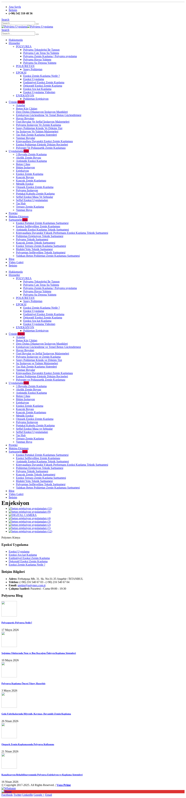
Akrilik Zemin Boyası (28, 157)
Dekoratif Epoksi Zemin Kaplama (42, 85)
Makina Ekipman (19, 216)
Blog (11, 259)
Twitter (17, 794)
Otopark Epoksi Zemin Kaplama (34, 187)
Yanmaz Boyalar (25, 138)
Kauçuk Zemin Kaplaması (31, 180)
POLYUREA (24, 46)
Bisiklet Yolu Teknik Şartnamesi (34, 249)
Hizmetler (14, 43)
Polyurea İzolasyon (27, 190)
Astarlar (20, 105)
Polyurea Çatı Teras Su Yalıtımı (41, 53)
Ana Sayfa (15, 6)
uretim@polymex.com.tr (32, 585)
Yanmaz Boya (24, 209)
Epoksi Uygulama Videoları (39, 92)
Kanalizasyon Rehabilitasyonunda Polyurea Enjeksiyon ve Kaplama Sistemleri (42, 774)
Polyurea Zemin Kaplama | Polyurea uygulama (50, 56)
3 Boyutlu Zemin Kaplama (31, 154)
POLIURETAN (25, 66)
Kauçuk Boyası (25, 177)
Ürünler (17, 102)
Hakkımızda (16, 39)
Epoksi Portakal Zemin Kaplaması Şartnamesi (42, 223)
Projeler (13, 213)
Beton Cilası (23, 164)
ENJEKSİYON (25, 95)
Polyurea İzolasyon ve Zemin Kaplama (38, 124)
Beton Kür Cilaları (26, 108)
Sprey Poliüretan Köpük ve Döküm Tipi (39, 128)
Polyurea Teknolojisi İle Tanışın (41, 49)
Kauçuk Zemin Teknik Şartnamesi (35, 242)
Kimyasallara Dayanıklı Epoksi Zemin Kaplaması (44, 141)
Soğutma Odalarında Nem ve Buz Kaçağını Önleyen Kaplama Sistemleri (38, 653)
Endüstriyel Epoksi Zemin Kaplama (43, 82)
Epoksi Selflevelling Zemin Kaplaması (38, 226)
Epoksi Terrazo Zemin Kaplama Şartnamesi (41, 245)
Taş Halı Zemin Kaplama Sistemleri (36, 134)
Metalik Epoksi (24, 183)
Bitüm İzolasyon (25, 167)
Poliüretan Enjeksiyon (35, 98)
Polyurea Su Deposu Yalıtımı (39, 62)
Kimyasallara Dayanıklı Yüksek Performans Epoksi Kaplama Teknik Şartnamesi (62, 232)
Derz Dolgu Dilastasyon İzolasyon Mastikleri (42, 111)
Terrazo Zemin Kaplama (30, 206)
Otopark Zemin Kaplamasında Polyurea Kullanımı (27, 744)
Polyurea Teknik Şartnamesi (32, 239)
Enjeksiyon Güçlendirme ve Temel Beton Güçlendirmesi (48, 115)
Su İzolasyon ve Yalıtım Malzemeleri (37, 131)
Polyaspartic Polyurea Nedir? (16, 622)
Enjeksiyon (22, 170)
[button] (5, 19)
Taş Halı (21, 203)
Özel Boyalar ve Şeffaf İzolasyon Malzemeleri (42, 121)
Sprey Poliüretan (32, 69)
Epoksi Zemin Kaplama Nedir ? (41, 75)
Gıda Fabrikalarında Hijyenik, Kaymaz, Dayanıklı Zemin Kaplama (36, 713)
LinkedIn (27, 794)
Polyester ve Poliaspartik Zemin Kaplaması (41, 147)
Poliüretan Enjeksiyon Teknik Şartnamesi (39, 236)
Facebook (7, 794)
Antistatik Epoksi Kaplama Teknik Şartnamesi (42, 229)
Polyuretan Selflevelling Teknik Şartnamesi (40, 252)
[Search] (37, 24)
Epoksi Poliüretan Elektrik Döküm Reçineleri (42, 144)
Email (48, 794)
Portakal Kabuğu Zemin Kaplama (35, 193)
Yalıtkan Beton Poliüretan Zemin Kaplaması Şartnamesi (48, 255)
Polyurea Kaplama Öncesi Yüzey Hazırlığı (23, 683)
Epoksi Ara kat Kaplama (37, 88)
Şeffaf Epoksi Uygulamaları (32, 200)
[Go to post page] (9, 615)
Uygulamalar (19, 151)
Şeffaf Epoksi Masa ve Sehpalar (34, 196)
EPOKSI (21, 72)
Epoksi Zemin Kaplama (29, 174)
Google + (39, 794)
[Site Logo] (27, 26)
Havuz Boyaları (25, 118)
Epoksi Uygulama (33, 79)
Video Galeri (16, 262)
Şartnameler (18, 219)
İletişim (13, 10)
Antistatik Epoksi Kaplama (31, 160)
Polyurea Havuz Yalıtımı (37, 59)
